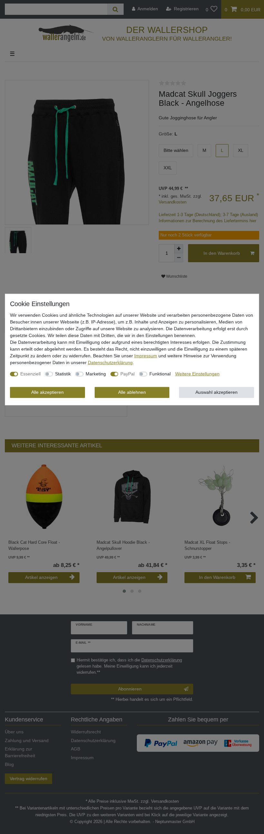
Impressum (145, 355)
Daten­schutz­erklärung (110, 362)
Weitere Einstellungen (197, 373)
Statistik (63, 373)
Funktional (160, 373)
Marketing (96, 373)
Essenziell (30, 373)
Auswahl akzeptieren (216, 392)
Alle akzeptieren (47, 392)
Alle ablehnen (132, 392)
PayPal (127, 373)
